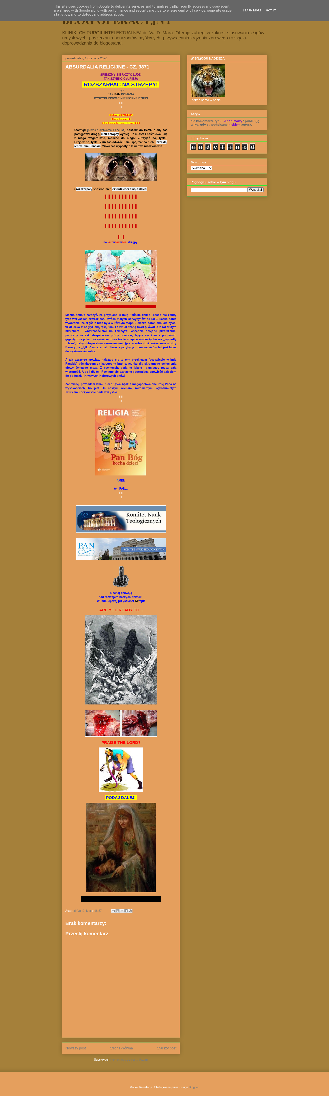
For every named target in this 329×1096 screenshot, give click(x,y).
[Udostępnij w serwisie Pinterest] (130, 911)
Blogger (194, 1087)
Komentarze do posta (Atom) (129, 1059)
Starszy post (166, 1048)
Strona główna (121, 1048)
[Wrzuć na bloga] (117, 911)
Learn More (252, 10)
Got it (271, 10)
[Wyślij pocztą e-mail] (113, 911)
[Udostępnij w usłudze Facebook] (126, 911)
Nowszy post (75, 1048)
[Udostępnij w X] (122, 911)
